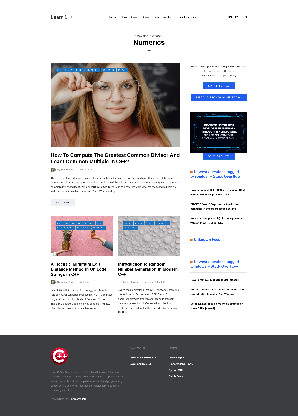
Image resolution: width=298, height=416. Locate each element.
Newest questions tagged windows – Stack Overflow (214, 264)
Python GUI (176, 370)
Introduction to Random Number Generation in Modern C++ (148, 269)
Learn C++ (62, 17)
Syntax (122, 70)
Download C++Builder (142, 357)
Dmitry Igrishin (131, 282)
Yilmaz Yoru (67, 169)
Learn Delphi (176, 357)
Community (163, 17)
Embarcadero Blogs (181, 363)
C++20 (79, 70)
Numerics (108, 70)
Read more (63, 202)
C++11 (128, 223)
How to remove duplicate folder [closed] (214, 279)
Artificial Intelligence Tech (75, 223)
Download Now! (219, 156)
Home (112, 17)
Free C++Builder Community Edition (219, 97)
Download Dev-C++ (141, 363)
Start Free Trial (218, 86)
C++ (146, 17)
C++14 (138, 223)
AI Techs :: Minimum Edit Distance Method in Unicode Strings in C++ (78, 269)
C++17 (68, 70)
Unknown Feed (207, 239)
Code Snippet (65, 228)
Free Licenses (186, 17)
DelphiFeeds (176, 376)
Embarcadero (78, 398)
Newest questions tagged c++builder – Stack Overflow (215, 174)
